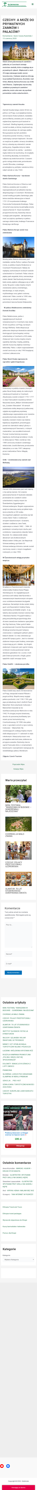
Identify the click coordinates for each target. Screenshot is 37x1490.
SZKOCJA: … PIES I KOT (12, 1081)
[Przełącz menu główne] (32, 4)
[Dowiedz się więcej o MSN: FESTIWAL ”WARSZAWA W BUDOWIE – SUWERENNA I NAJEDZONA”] (18, 794)
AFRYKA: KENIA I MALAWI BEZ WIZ (20, 1190)
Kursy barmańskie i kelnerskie (14, 1226)
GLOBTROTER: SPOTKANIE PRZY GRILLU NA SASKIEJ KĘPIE (18, 1184)
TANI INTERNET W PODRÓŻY (22, 1194)
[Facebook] (8, 1466)
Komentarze (7, 36)
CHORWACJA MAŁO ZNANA (14, 835)
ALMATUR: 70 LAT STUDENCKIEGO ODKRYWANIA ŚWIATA (16, 891)
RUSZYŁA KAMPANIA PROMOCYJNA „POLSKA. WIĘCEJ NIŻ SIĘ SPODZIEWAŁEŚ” (17, 1057)
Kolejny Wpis (18, 769)
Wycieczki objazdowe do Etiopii (15, 1220)
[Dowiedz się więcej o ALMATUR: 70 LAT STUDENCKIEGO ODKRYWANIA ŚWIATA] (18, 879)
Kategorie (6, 1255)
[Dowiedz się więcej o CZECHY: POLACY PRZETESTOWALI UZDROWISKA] (18, 850)
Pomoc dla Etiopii (9, 1233)
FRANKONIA (7, 1070)
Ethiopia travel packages (12, 1214)
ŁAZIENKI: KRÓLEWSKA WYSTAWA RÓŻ (18, 1051)
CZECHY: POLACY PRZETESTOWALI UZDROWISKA (13, 864)
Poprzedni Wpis (19, 764)
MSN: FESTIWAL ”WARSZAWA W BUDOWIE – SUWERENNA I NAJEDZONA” (18, 808)
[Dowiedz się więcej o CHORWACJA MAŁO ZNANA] (18, 824)
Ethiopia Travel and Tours (12, 1207)
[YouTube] (2, 1466)
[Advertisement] (18, 1369)
